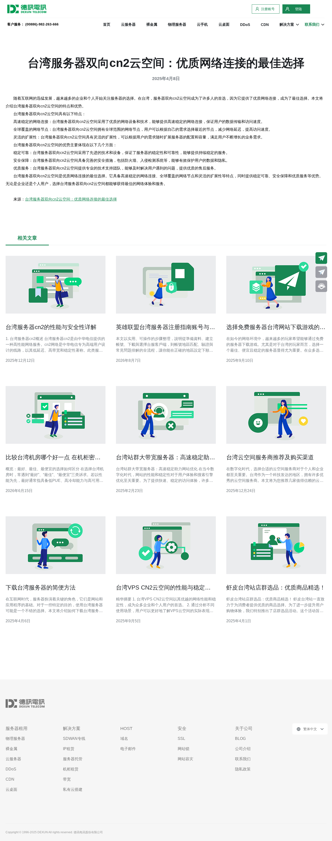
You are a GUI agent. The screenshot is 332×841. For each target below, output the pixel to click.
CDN (265, 25)
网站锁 (183, 749)
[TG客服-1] (321, 258)
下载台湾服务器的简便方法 (41, 587)
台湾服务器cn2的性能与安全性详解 (51, 327)
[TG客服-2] (321, 272)
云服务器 (128, 24)
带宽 (67, 779)
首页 (106, 24)
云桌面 (223, 24)
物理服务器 (177, 24)
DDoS (245, 25)
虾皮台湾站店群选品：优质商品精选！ (275, 587)
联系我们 (243, 759)
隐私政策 (243, 769)
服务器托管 (72, 759)
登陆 (298, 9)
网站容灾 (185, 759)
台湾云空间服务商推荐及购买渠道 (270, 457)
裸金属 (151, 24)
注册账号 (268, 9)
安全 (182, 728)
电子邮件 (128, 749)
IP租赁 (68, 749)
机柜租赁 (71, 769)
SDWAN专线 (74, 738)
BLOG (240, 738)
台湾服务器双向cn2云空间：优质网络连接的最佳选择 (71, 199)
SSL (181, 738)
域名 (124, 738)
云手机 (202, 24)
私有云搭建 (72, 789)
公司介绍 (243, 749)
